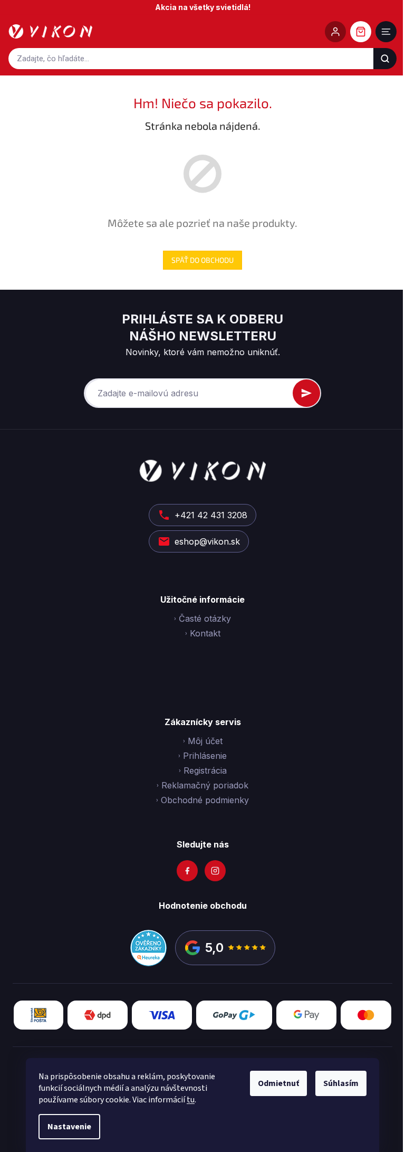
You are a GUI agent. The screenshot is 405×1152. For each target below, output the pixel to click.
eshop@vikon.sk (207, 541)
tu (191, 1100)
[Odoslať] (306, 393)
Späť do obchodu (202, 259)
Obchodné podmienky (205, 800)
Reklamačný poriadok (204, 785)
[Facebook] (187, 870)
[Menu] (386, 31)
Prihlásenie (205, 755)
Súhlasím (341, 1083)
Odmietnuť (278, 1083)
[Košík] (360, 31)
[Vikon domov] (50, 31)
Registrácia (205, 770)
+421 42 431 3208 (211, 515)
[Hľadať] (385, 58)
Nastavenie (69, 1126)
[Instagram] (215, 870)
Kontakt (205, 633)
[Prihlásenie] (335, 31)
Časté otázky (205, 618)
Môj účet (205, 741)
